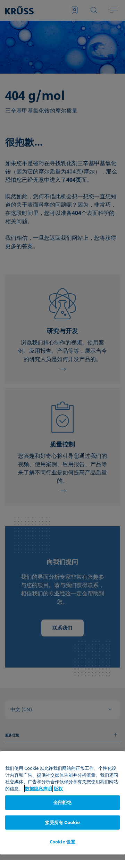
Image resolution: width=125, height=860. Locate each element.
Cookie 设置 (62, 842)
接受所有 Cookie (62, 822)
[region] (62, 802)
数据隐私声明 (38, 788)
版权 (58, 788)
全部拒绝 (62, 802)
